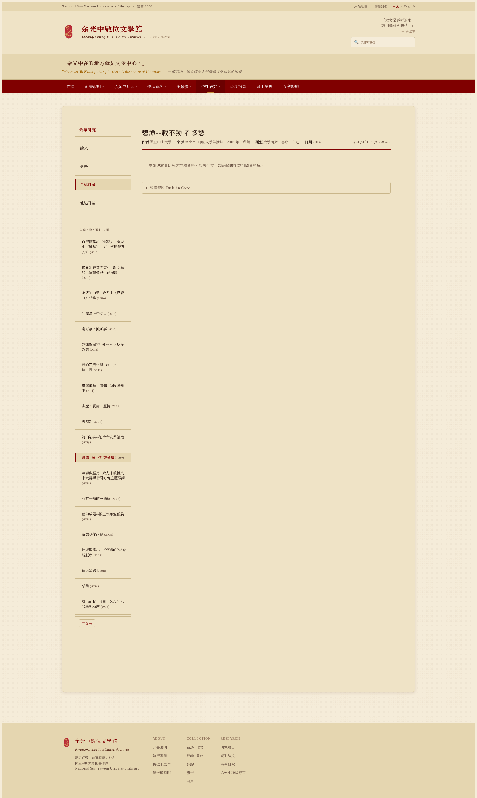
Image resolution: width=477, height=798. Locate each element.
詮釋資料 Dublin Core (170, 187)
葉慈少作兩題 (97, 534)
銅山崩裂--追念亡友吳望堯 (103, 439)
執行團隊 (160, 755)
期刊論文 (228, 755)
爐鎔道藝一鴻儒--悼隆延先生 (103, 388)
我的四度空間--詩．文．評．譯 (101, 367)
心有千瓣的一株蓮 (101, 498)
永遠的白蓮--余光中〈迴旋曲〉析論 (103, 295)
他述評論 (88, 202)
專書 (84, 166)
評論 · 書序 (195, 755)
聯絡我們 (381, 6)
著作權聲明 (162, 772)
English (409, 6)
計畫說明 (160, 747)
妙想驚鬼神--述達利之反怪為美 (103, 347)
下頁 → (87, 623)
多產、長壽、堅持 (101, 405)
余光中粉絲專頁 (233, 772)
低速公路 (94, 570)
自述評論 (88, 184)
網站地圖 (361, 6)
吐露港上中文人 (99, 313)
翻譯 (190, 764)
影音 (190, 772)
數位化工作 (162, 764)
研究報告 (228, 747)
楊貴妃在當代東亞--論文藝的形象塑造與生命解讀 (103, 272)
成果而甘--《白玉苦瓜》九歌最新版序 (103, 604)
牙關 (90, 585)
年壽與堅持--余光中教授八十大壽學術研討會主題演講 (103, 477)
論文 (84, 148)
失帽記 (92, 421)
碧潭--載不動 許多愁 (103, 457)
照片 (190, 781)
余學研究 (228, 764)
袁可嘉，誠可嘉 (99, 328)
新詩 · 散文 (195, 747)
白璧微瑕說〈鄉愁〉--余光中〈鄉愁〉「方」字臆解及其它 (103, 246)
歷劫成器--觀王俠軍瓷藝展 (103, 516)
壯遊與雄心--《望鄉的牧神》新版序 (104, 552)
